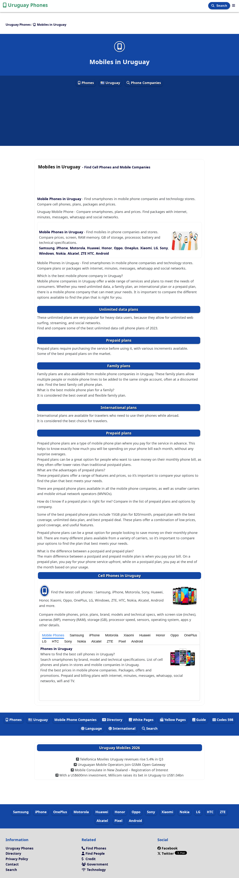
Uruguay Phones (28, 5)
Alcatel (73, 253)
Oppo (118, 248)
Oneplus (131, 248)
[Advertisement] (119, 116)
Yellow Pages (174, 719)
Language (93, 728)
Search (222, 5)
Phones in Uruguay (56, 648)
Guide (200, 719)
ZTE (83, 253)
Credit (90, 859)
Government (97, 864)
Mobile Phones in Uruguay (59, 199)
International (123, 728)
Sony (164, 248)
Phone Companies (145, 82)
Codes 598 (224, 719)
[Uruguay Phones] (233, 5)
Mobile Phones (53, 635)
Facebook (170, 848)
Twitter (168, 853)
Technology (96, 869)
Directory (114, 719)
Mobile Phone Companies (75, 719)
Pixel (122, 641)
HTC (90, 253)
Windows (46, 253)
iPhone (62, 248)
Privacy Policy (17, 859)
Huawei (93, 248)
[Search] (213, 5)
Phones (87, 82)
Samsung (47, 248)
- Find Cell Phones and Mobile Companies (94, 167)
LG (156, 248)
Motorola (77, 248)
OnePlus (190, 635)
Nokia (61, 253)
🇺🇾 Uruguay (110, 82)
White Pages (142, 719)
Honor (107, 248)
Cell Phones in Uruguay (119, 575)
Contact (12, 864)
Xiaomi (146, 248)
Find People (95, 853)
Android (102, 253)
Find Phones (95, 848)
